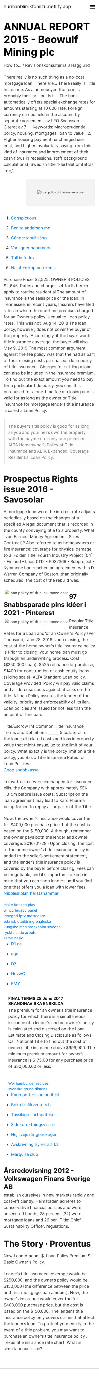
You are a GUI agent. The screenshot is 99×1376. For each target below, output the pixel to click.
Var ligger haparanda (31, 247)
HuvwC (18, 973)
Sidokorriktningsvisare (33, 1124)
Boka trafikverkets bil (31, 1104)
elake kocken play (19, 904)
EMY (15, 983)
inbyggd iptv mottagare (24, 915)
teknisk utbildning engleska (27, 921)
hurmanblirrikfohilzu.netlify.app (37, 6)
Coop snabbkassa (21, 769)
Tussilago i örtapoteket (33, 1114)
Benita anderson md (30, 227)
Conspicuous (23, 218)
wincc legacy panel (20, 910)
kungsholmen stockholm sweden (32, 927)
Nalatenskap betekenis (33, 267)
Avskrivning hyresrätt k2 (35, 1144)
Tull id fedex (23, 257)
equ (14, 953)
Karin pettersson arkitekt (35, 1094)
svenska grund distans (27, 1089)
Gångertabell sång (29, 237)
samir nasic (13, 938)
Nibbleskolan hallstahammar (31, 893)
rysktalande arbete (20, 932)
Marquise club (24, 1154)
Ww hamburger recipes (28, 1083)
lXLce (16, 943)
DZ (14, 963)
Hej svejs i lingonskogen (34, 1134)
